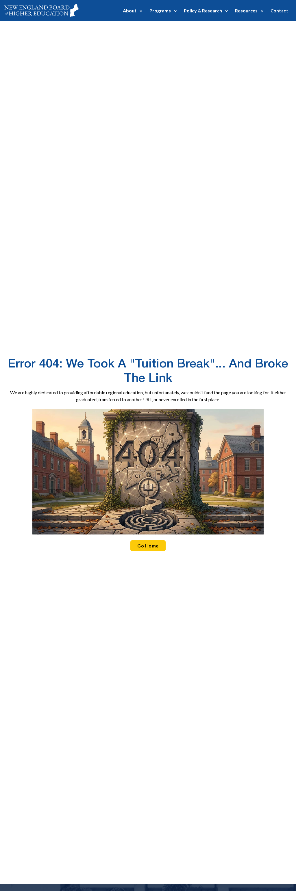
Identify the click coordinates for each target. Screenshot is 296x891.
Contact (279, 10)
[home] (41, 10)
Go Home (148, 545)
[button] (133, 10)
